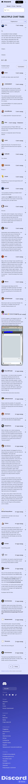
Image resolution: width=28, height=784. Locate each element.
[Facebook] (2, 60)
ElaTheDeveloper (8, 298)
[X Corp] (3, 60)
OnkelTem (7, 568)
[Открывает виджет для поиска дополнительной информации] (22, 781)
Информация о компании (9, 767)
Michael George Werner (6, 511)
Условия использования (9, 754)
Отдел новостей (7, 722)
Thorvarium (7, 641)
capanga (7, 543)
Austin (6, 140)
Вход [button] (19, 2)
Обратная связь (7, 736)
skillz (6, 256)
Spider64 (7, 188)
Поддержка (5, 729)
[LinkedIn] (5, 60)
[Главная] (6, 2)
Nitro (4, 703)
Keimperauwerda (8, 619)
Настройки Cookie (7, 758)
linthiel (6, 206)
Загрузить (5, 701)
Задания (5, 744)
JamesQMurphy (8, 111)
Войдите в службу (5, 671)
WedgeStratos (8, 425)
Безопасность (6, 731)
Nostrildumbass (8, 652)
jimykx (6, 72)
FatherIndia (7, 165)
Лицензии (5, 765)
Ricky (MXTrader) (8, 370)
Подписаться (14, 21)
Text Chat (19, 6)
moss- (6, 554)
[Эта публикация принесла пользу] (25, 25)
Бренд (4, 719)
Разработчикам (7, 742)
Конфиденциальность (8, 756)
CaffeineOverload (9, 398)
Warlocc (6, 281)
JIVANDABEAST (8, 84)
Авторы (4, 738)
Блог (4, 733)
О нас (4, 715)
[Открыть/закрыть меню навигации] (25, 2)
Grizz (6, 25)
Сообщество (6, 740)
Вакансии (5, 717)
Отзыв (13, 6)
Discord (8, 6)
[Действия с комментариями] (25, 79)
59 (26, 60)
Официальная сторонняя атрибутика (12, 747)
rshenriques (7, 413)
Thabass (6, 523)
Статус (4, 706)
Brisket (6, 176)
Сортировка (21, 66)
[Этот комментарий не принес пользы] (25, 77)
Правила (5, 760)
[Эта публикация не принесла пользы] (25, 30)
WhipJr (6, 228)
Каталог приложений (8, 708)
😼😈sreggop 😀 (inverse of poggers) (9, 314)
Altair (6, 122)
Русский (6, 688)
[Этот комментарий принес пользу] (25, 72)
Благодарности (6, 763)
